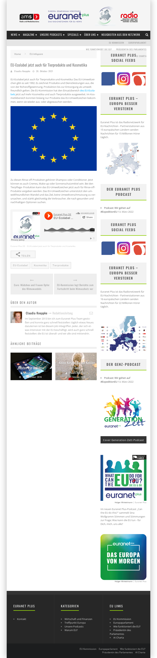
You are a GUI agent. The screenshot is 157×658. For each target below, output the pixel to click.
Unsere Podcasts (51, 35)
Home (17, 54)
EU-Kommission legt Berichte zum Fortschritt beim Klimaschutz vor (75, 287)
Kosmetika (40, 265)
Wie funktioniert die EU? (99, 49)
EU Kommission (116, 42)
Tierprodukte (61, 265)
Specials (73, 35)
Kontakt (21, 619)
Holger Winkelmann (123, 502)
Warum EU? (71, 630)
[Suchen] (147, 34)
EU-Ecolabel (20, 265)
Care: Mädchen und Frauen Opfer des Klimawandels (32, 287)
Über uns (90, 35)
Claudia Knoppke (22, 71)
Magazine (28, 35)
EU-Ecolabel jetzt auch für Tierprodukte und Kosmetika (51, 246)
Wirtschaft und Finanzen (78, 619)
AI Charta (141, 56)
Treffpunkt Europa (75, 622)
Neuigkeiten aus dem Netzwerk (120, 35)
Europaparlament (137, 42)
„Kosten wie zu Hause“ (31, 367)
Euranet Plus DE (18, 246)
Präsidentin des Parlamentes (131, 49)
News (14, 35)
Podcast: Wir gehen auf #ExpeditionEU (115, 209)
